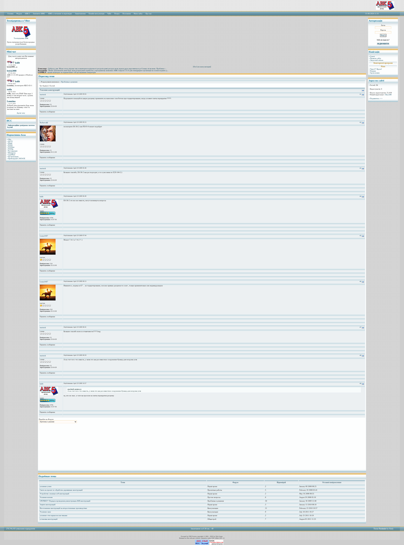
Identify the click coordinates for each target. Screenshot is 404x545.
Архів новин (375, 73)
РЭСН (10, 145)
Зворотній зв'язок (376, 60)
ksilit (17, 63)
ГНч (9, 139)
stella (9, 89)
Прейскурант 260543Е (16, 158)
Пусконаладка (13, 156)
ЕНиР (10, 143)
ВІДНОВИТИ (383, 44)
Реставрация (12, 151)
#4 (360, 196)
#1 (360, 94)
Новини (373, 71)
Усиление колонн (46, 497)
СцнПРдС (11, 155)
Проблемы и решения (69, 82)
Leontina (11, 101)
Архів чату (21, 113)
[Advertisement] (21, 212)
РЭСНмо (11, 147)
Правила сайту (375, 58)
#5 (360, 235)
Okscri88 (388, 95)
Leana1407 (44, 236)
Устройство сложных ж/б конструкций (54, 494)
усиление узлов (45, 486)
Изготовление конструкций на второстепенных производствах (63, 508)
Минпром (11, 153)
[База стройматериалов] (216, 544)
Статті (372, 56)
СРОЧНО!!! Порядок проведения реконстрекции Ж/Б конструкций (65, 501)
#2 (360, 122)
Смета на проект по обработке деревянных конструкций (61, 490)
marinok (43, 94)
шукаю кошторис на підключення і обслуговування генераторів (72, 72)
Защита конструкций (47, 505)
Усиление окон (45, 512)
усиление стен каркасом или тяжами (53, 515)
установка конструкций (48, 519)
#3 (360, 168)
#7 (360, 327)
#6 (360, 281)
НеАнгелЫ (44, 123)
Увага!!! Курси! (376, 69)
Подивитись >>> (376, 98)
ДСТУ (10, 141)
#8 (360, 355)
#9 (360, 383)
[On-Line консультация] (202, 67)
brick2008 (11, 71)
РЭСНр (10, 149)
